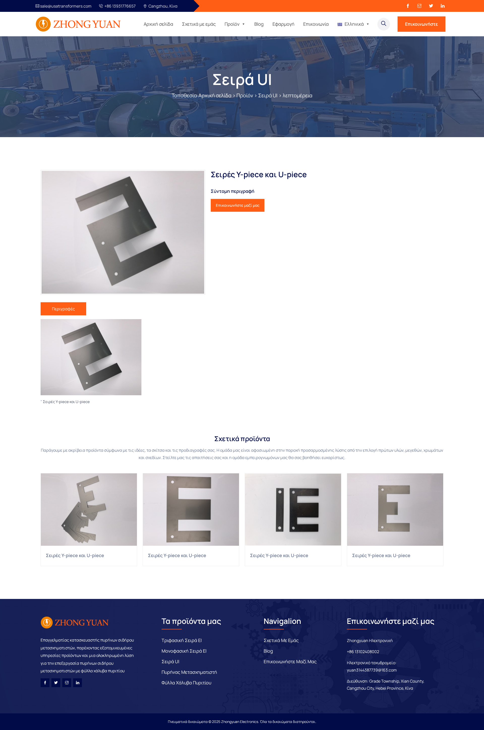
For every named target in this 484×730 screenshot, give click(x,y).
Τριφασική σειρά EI (182, 640)
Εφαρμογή (283, 24)
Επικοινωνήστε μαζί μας (237, 205)
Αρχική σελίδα (158, 24)
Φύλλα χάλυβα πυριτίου (186, 683)
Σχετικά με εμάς (199, 24)
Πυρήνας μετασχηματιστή (189, 672)
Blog (259, 24)
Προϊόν (232, 24)
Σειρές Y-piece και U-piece (66, 401)
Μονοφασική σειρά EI (184, 651)
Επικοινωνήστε (421, 24)
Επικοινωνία (316, 24)
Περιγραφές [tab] (63, 309)
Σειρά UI (242, 79)
